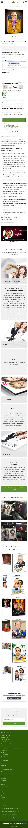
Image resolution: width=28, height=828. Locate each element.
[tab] (12, 36)
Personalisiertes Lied (6, 743)
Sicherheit (3, 778)
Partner (3, 791)
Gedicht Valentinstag (6, 756)
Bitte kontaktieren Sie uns (7, 222)
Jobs (2, 795)
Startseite (7, 6)
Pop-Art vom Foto (5, 737)
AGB (2, 767)
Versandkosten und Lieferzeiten (8, 774)
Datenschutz (4, 771)
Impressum (3, 765)
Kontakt (3, 799)
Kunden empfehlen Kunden (7, 802)
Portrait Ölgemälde (5, 739)
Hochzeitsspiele (4, 750)
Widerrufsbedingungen (6, 769)
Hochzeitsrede (4, 754)
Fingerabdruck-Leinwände (7, 741)
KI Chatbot (3, 752)
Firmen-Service (4, 789)
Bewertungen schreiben (14, 698)
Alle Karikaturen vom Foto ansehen (14, 489)
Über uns (3, 763)
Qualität (3, 776)
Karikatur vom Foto (5, 735)
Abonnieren (14, 723)
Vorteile (3, 797)
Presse (2, 793)
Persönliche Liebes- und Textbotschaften (10, 748)
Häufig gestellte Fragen (6, 786)
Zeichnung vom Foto (6, 746)
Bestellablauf (4, 780)
